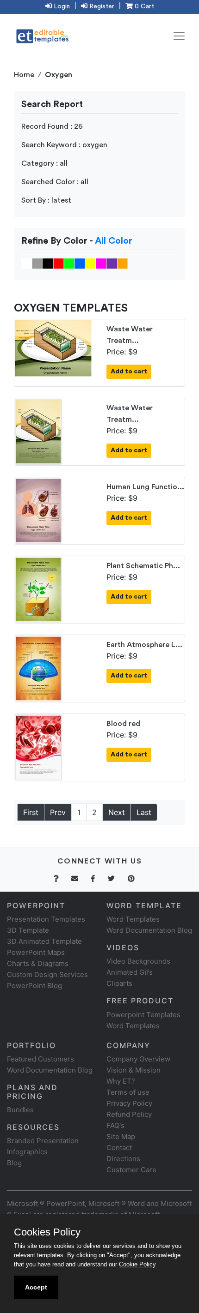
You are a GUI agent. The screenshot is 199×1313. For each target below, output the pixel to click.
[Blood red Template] (38, 746)
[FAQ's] (61, 878)
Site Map (120, 1136)
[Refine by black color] (48, 263)
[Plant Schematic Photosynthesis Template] (38, 589)
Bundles (20, 1109)
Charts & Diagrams (37, 963)
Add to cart (129, 371)
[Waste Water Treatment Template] (53, 347)
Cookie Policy (137, 1264)
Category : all (44, 163)
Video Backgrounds (138, 961)
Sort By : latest (46, 200)
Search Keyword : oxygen (64, 145)
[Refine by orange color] (122, 263)
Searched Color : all (54, 182)
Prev (58, 812)
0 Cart (143, 6)
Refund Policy (129, 1114)
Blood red (123, 723)
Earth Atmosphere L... (144, 644)
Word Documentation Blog (149, 930)
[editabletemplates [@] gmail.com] (80, 878)
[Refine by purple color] (111, 263)
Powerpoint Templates (143, 1014)
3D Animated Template (44, 941)
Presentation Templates (46, 919)
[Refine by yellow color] (90, 263)
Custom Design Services (47, 974)
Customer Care (131, 1169)
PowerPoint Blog (34, 985)
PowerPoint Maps (36, 952)
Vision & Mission (133, 1070)
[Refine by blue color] (80, 263)
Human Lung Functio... (145, 487)
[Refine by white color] (26, 263)
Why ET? (120, 1081)
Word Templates (133, 919)
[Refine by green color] (69, 263)
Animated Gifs (129, 972)
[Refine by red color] (58, 263)
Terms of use (127, 1092)
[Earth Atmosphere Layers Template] (38, 667)
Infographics (27, 1151)
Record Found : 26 (52, 126)
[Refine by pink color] (101, 263)
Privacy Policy (129, 1103)
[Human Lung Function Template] (38, 510)
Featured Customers (40, 1059)
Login (61, 6)
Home (24, 74)
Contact (119, 1147)
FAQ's (115, 1125)
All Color (113, 241)
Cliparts (119, 983)
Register (100, 6)
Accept (36, 1287)
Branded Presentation (43, 1140)
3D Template (28, 930)
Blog (14, 1162)
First (30, 812)
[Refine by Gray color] (37, 263)
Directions (123, 1158)
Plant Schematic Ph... (143, 566)
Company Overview (138, 1059)
